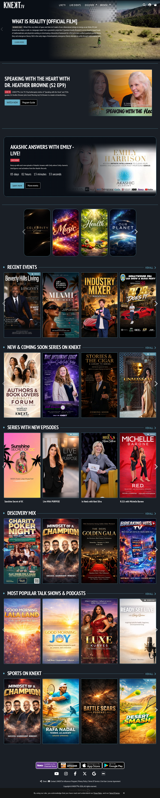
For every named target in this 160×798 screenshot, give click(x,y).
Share (45, 781)
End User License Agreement (110, 781)
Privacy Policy (82, 781)
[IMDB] (103, 773)
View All (149, 267)
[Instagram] (66, 773)
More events (33, 185)
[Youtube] (56, 773)
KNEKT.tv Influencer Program (67, 781)
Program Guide (28, 102)
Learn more (19, 42)
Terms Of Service (94, 781)
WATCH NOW (12, 102)
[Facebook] (75, 773)
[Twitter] (84, 773)
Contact (53, 781)
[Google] (94, 773)
